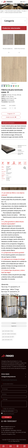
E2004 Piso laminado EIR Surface (19, 48)
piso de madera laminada (9, 334)
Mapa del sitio (16, 441)
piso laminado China (7, 331)
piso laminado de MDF (8, 337)
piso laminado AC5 (7, 339)
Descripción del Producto (8, 123)
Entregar (7, 417)
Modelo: (3, 105)
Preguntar (10, 113)
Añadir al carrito (10, 117)
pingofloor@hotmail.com (7, 428)
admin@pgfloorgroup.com (9, 426)
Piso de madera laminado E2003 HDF (8, 48)
